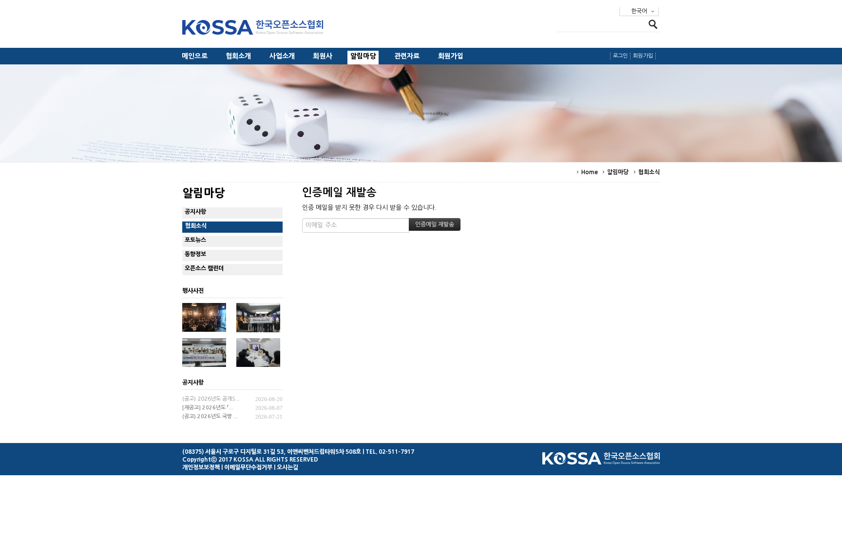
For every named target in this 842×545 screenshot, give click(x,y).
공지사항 (195, 212)
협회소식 (649, 172)
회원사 (322, 56)
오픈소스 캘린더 (204, 268)
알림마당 (363, 56)
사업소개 (282, 56)
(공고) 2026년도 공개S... (211, 399)
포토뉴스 (195, 240)
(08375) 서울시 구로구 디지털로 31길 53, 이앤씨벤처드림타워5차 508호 (271, 452)
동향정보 (195, 254)
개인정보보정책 (201, 467)
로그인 (620, 56)
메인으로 (195, 56)
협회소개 (238, 56)
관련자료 (407, 56)
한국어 (639, 11)
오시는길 (287, 467)
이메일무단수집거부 (248, 467)
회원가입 (451, 56)
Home (589, 172)
